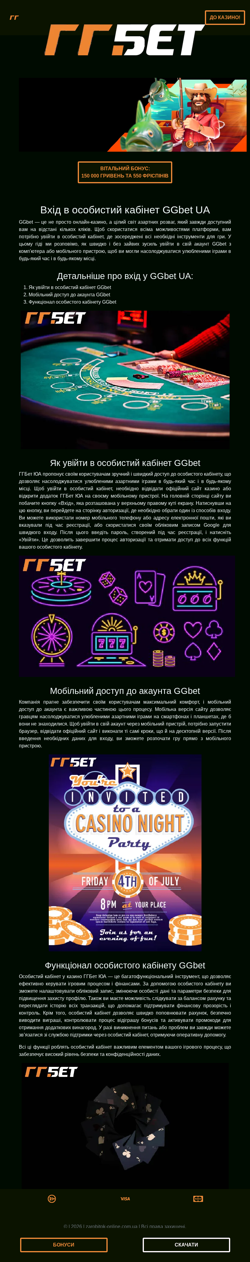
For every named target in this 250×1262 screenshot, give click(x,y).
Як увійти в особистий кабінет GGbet (70, 287)
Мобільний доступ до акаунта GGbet (69, 294)
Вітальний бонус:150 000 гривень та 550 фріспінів (125, 172)
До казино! (225, 17)
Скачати (186, 1244)
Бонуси (63, 1244)
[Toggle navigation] (14, 18)
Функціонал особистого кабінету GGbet (72, 302)
